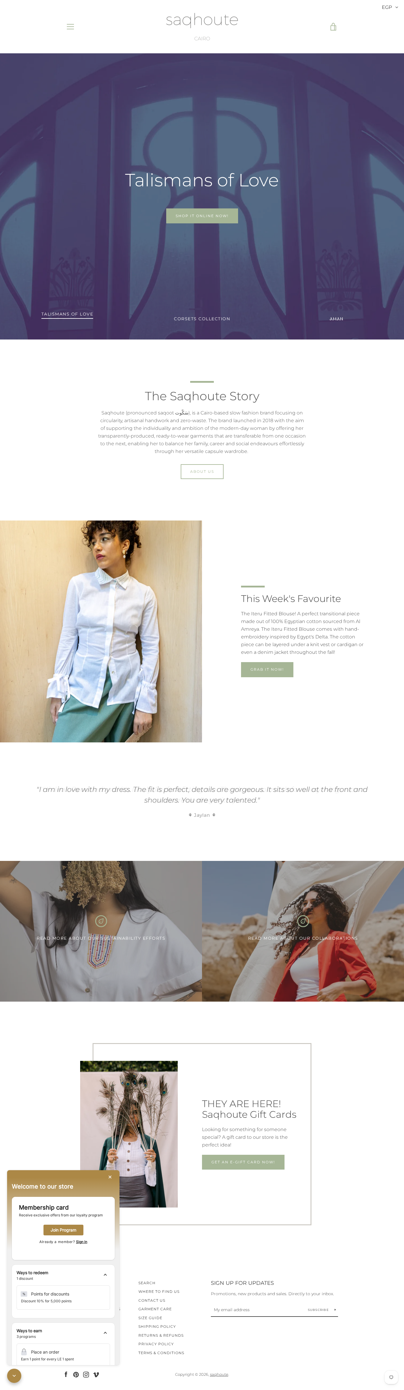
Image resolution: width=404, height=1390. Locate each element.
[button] (63, 1276)
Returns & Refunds (161, 1335)
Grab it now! (267, 669)
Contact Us (151, 1300)
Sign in (81, 1242)
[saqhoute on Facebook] (66, 1374)
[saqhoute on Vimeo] (96, 1374)
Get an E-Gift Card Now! (243, 1162)
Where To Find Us (159, 1291)
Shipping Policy (157, 1326)
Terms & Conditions (161, 1353)
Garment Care (155, 1309)
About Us (202, 471)
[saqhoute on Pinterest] (76, 1374)
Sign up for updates (242, 1283)
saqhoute (219, 1374)
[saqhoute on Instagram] (86, 1374)
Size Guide (150, 1318)
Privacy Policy (156, 1344)
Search (147, 1283)
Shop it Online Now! (202, 216)
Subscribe (319, 1310)
